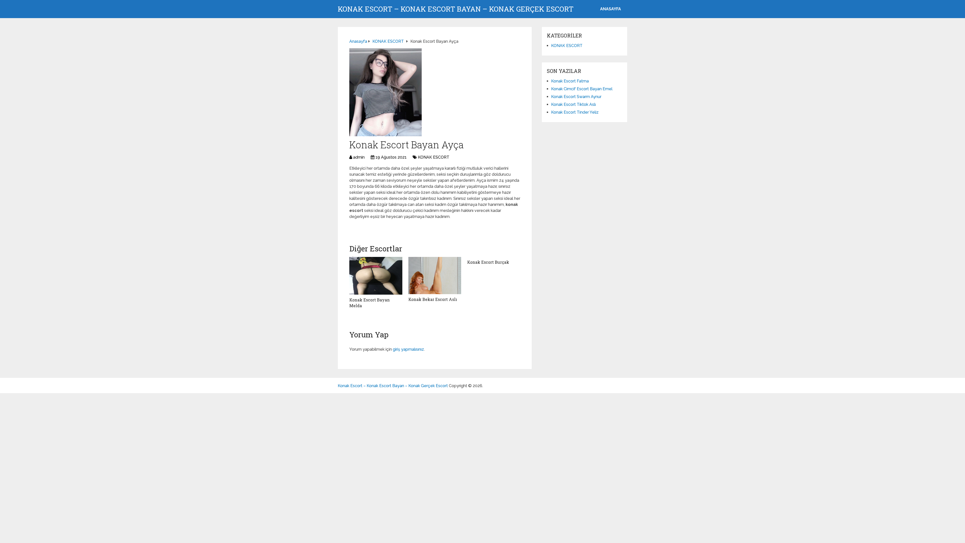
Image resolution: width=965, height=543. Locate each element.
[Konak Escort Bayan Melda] (375, 276)
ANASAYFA (610, 9)
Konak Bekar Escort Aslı (432, 299)
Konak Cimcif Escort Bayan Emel (581, 88)
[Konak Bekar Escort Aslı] (434, 275)
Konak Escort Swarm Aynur (576, 96)
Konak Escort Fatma (570, 81)
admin (359, 157)
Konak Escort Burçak (488, 262)
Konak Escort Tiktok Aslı (573, 104)
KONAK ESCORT (433, 157)
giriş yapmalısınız (408, 349)
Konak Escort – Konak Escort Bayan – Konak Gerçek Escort (455, 9)
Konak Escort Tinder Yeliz (575, 112)
